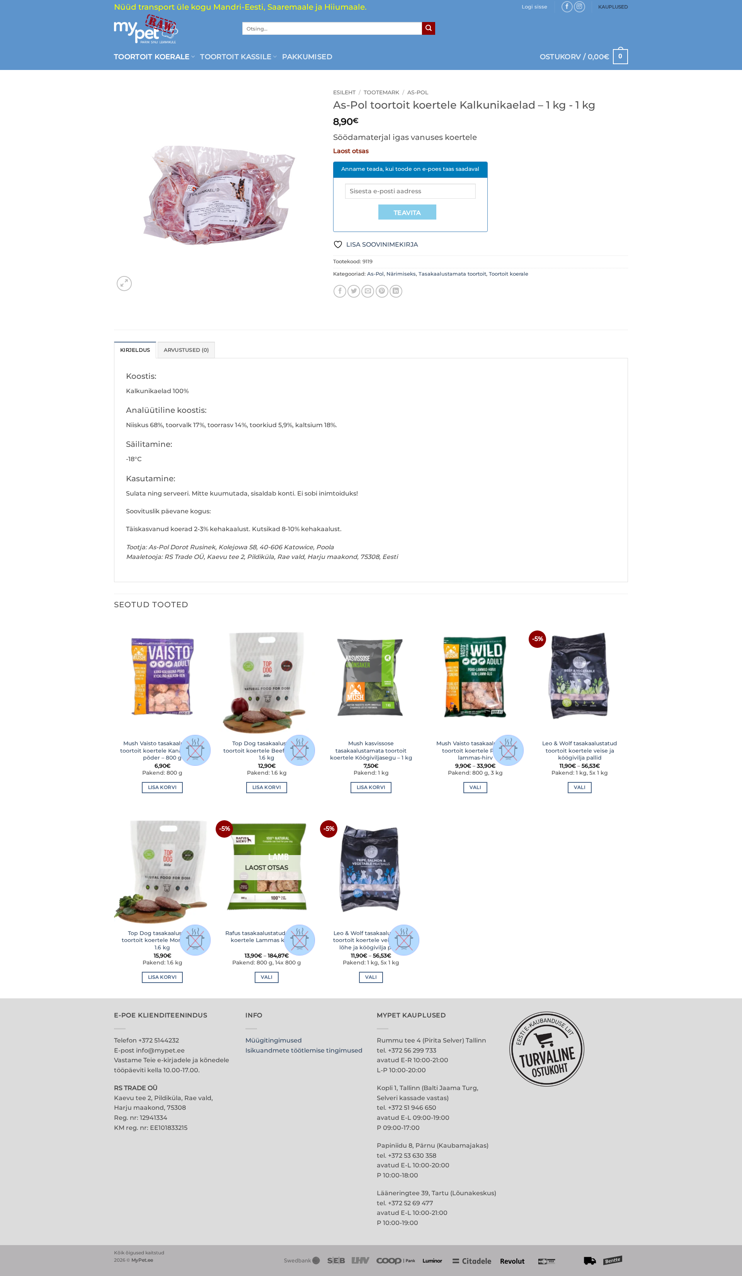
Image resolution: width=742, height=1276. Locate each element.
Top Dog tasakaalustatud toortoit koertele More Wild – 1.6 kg (162, 940)
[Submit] (428, 28)
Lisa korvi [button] (162, 787)
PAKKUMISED (307, 57)
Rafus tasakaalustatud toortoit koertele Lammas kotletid (266, 937)
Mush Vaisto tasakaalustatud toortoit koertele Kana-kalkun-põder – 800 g (162, 750)
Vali (475, 787)
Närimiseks (401, 274)
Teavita (407, 212)
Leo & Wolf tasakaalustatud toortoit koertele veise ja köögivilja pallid (579, 750)
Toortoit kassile (236, 57)
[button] (534, 7)
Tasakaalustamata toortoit (452, 274)
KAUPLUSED (613, 7)
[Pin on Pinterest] (382, 291)
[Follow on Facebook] (567, 6)
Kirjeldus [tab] (135, 350)
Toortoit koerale (152, 57)
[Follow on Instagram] (579, 6)
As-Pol (417, 92)
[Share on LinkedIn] (396, 291)
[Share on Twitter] (353, 291)
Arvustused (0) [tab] (186, 350)
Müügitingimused (273, 1040)
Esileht (344, 92)
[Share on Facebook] (340, 291)
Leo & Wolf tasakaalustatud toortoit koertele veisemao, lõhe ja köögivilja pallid (371, 940)
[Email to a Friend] (367, 291)
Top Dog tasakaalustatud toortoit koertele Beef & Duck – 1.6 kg (266, 750)
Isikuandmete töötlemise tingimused (303, 1050)
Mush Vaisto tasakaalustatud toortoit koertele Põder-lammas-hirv (475, 750)
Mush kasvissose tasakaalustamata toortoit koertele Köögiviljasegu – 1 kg (371, 750)
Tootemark (381, 92)
